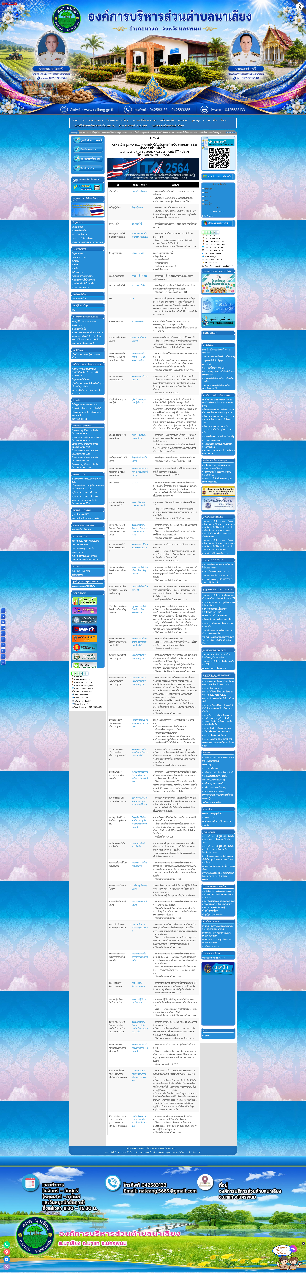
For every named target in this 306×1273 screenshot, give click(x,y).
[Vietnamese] (15, 3)
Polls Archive (207, 216)
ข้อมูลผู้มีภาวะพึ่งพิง (210, 910)
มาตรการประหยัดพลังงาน (212, 688)
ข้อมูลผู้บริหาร (137, 207)
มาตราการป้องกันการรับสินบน (214, 735)
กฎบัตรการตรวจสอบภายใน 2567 (85, 492)
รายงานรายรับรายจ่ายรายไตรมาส (85, 559)
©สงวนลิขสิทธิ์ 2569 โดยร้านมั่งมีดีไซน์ (119, 1152)
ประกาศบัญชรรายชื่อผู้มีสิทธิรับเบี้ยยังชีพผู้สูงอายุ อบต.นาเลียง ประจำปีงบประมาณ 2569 (218, 839)
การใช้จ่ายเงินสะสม (79, 419)
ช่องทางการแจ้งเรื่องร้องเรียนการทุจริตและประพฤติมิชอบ (140, 800)
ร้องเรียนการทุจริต (167, 120)
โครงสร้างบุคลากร (95, 120)
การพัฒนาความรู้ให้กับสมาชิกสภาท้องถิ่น (218, 757)
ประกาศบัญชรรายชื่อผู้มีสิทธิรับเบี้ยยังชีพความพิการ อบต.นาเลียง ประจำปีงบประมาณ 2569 (218, 849)
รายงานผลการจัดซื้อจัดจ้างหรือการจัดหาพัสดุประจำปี (140, 641)
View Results (218, 211)
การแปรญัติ (206, 798)
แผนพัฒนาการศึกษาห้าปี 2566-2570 (216, 821)
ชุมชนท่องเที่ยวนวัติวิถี (80, 514)
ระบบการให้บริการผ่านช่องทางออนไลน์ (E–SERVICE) (94, 125)
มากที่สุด (208, 188)
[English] (6, 3)
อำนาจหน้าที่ (137, 224)
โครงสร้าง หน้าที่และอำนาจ (82, 238)
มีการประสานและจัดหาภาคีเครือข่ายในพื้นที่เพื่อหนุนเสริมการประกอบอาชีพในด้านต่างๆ (217, 859)
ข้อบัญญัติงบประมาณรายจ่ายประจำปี (86, 408)
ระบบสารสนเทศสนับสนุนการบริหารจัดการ (167, 125)
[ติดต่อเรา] (3, 639)
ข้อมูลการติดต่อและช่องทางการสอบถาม (87, 242)
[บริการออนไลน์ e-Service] (3, 622)
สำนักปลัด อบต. (78, 272)
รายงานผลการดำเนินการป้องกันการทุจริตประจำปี (140, 1047)
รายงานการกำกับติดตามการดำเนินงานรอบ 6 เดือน (138, 356)
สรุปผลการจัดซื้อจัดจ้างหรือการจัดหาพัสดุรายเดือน (139, 609)
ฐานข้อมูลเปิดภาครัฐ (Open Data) (133, 125)
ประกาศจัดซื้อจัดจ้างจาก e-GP (144, 120)
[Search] (234, 119)
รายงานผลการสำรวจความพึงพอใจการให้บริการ (140, 471)
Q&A (134, 298)
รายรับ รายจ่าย (77, 552)
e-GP (3, 633)
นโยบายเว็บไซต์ (178, 1152)
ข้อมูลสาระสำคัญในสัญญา (212, 360)
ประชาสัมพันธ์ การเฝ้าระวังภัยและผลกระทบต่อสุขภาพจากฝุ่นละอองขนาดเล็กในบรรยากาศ (218, 894)
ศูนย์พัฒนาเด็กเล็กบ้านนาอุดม (83, 279)
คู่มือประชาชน (77, 375)
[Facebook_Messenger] (6, 1259)
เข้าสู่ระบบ (206, 1035)
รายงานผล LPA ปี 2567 (81, 571)
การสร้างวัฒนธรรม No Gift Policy (215, 571)
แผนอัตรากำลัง (77, 325)
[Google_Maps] (6, 1252)
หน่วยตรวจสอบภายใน (80, 287)
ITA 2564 (153, 138)
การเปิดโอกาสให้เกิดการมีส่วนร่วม (215, 553)
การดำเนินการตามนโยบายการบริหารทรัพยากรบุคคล (139, 680)
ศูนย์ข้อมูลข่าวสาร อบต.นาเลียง (204, 120)
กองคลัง (75, 268)
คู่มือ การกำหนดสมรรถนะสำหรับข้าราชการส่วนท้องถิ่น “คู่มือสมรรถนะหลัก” (217, 429)
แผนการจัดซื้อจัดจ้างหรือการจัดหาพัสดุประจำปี (140, 570)
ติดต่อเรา (224, 120)
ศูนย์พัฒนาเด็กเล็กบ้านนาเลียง (83, 283)
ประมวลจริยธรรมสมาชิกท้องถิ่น (214, 776)
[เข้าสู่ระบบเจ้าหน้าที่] (3, 645)
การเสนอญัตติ (207, 764)
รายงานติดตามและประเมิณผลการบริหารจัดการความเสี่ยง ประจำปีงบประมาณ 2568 (218, 640)
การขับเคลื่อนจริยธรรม (211, 440)
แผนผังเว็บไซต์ (191, 1152)
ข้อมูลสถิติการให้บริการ (81, 379)
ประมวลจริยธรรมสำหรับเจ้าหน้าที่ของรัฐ (218, 436)
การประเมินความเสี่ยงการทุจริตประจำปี (140, 927)
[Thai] (12, 3)
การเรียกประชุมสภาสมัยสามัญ (214, 787)
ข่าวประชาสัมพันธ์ (139, 285)
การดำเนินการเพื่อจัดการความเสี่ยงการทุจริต (140, 956)
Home (75, 120)
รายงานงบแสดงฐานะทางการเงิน (84, 556)
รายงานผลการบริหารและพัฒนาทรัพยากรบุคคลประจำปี (140, 752)
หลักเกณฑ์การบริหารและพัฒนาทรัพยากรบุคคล (140, 723)
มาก (206, 192)
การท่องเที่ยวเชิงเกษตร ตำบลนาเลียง (86, 518)
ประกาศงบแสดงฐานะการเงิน (83, 548)
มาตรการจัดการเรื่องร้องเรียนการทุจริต (217, 739)
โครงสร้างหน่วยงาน (139, 191)
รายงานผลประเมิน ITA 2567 (213, 957)
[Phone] (6, 1244)
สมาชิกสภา (76, 261)
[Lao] (9, 3)
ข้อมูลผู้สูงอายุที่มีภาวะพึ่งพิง (213, 914)
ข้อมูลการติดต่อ (138, 253)
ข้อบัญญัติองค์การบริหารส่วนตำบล (85, 404)
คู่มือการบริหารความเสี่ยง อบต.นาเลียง (217, 619)
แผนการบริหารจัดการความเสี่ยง (214, 615)
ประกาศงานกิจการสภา (211, 768)
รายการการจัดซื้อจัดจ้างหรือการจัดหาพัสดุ (218, 356)
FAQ (199, 1152)
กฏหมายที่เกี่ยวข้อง (139, 276)
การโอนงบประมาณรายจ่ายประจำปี (85, 541)
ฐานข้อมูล (206, 879)
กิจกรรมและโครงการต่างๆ (117, 120)
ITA (83, 120)
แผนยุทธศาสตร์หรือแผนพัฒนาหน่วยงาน (87, 332)
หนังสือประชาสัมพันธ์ (210, 761)
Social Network (138, 321)
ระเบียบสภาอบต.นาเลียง (211, 802)
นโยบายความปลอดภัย (143, 1152)
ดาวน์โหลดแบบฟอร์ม (210, 946)
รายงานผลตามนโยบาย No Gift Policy (217, 575)
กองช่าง (75, 264)
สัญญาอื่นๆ (206, 364)
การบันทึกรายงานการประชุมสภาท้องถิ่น (217, 795)
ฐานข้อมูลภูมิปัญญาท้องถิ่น (212, 813)
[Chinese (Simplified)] (3, 3)
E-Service (135, 482)
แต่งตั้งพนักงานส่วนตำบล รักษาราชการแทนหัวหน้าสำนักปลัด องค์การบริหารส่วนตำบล (218, 402)
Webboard (183, 120)
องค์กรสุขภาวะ (77, 574)
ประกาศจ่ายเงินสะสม (80, 544)
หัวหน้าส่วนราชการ (79, 257)
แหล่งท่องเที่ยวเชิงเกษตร (81, 529)
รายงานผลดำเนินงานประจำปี (83, 343)
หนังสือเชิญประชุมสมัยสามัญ (213, 779)
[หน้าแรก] (3, 616)
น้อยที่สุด (208, 204)
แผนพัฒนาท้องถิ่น (79, 329)
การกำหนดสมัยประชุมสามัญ (213, 791)
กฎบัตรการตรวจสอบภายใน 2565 (85, 496)
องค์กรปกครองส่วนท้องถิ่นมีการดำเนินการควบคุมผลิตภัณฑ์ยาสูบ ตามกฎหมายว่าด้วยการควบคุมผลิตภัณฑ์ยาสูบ (218, 904)
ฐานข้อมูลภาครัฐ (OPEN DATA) (84, 586)
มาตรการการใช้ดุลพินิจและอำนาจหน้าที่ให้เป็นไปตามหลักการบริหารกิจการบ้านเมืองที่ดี (217, 708)
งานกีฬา (205, 825)
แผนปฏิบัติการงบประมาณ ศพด (84, 321)
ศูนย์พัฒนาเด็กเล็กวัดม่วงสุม (82, 276)
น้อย (206, 200)
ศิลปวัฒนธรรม (208, 817)
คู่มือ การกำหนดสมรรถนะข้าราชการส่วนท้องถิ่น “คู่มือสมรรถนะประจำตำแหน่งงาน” (218, 419)
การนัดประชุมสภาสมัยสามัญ (213, 783)
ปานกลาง (208, 196)
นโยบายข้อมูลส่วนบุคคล (162, 1152)
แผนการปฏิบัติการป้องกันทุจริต (214, 668)
